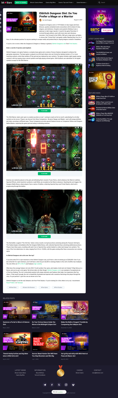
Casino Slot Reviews (29, 287)
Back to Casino (21, 2)
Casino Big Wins (51, 2)
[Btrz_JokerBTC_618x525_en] (101, 34)
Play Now (44, 110)
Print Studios (58, 287)
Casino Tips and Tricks (65, 2)
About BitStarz (40, 373)
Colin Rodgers (48, 20)
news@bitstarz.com (97, 373)
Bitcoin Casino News (36, 2)
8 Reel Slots (13, 287)
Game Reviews (81, 2)
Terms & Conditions (40, 375)
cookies (60, 392)
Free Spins (45, 287)
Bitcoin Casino (80, 373)
